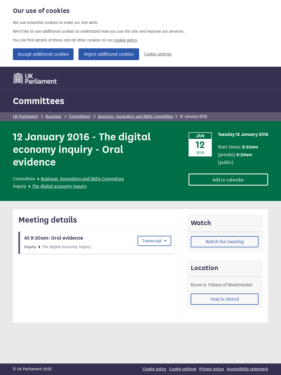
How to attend (224, 299)
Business (53, 116)
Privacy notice (211, 369)
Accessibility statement (247, 369)
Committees (38, 101)
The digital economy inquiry (59, 186)
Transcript (152, 241)
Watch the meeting (225, 241)
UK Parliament (25, 116)
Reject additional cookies (109, 54)
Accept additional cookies (43, 54)
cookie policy (125, 40)
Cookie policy (154, 369)
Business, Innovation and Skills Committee (135, 116)
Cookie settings (158, 54)
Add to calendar (228, 180)
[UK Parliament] (35, 78)
